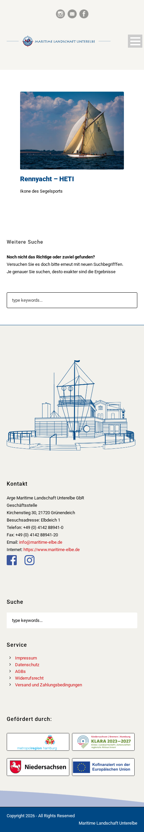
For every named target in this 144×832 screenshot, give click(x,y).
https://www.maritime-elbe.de (51, 549)
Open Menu (135, 41)
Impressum (26, 657)
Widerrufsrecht (29, 678)
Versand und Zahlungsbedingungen (48, 684)
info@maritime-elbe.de (40, 542)
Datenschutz (27, 664)
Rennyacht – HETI (47, 179)
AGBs (20, 671)
